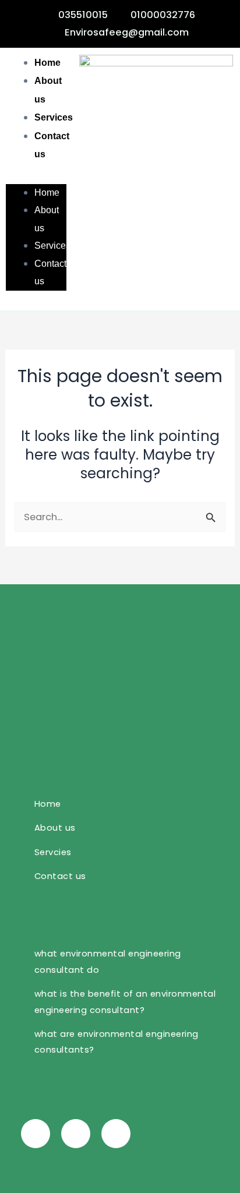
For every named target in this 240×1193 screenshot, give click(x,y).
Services (53, 117)
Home (47, 62)
